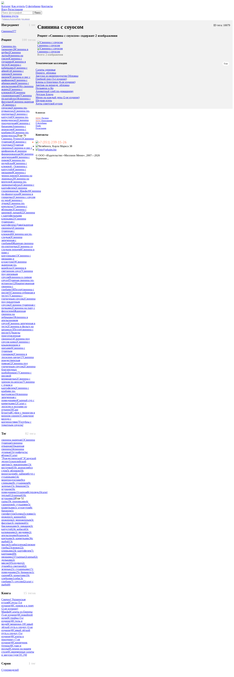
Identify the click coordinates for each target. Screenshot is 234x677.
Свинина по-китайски (16, 97)
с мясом (8, 561)
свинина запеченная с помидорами (14, 397)
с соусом (19, 581)
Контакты (47, 6)
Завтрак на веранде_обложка (52, 85)
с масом (7, 543)
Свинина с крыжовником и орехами (15, 344)
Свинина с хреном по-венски (15, 380)
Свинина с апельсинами (15, 85)
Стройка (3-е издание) (12, 619)
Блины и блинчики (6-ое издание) (55, 82)
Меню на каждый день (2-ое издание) (57, 97)
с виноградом (12, 472)
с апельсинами (16, 534)
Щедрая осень (44, 100)
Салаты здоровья (45, 69)
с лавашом (25, 526)
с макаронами (20, 464)
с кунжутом (23, 507)
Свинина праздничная (15, 122)
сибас (18, 578)
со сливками (13, 481)
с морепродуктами (11, 478)
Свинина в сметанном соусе (13, 269)
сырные (21, 556)
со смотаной (18, 566)
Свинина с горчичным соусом (13, 297)
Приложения (44, 120)
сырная (24, 492)
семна (21, 513)
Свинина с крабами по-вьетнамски (15, 391)
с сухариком (22, 482)
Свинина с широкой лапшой (13, 211)
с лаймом (23, 473)
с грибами (12, 580)
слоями (30, 513)
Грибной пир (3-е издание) (51, 79)
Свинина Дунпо (12, 138)
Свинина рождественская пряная (17, 360)
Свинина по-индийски (13, 162)
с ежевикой (20, 523)
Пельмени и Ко (44, 88)
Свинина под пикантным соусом (18, 301)
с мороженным (23, 519)
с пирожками (18, 501)
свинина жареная (12, 439)
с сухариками (23, 569)
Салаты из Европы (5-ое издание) (17, 613)
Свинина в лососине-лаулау (14, 356)
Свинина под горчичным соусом (14, 365)
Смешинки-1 (16, 624)
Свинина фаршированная (14, 152)
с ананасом (23, 467)
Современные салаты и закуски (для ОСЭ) (17, 653)
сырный (19, 495)
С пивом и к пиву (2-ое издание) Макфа (17, 608)
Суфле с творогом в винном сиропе (18, 414)
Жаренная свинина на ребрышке (13, 314)
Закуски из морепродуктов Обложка (57, 76)
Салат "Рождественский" (13, 457)
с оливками (12, 549)
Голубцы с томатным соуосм (16, 423)
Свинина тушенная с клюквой (12, 231)
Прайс (38, 126)
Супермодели (10, 669)
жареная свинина (12, 448)
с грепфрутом (9, 512)
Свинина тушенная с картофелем (13, 221)
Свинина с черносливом (13, 174)
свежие (17, 547)
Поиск (37, 12)
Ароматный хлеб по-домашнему (54, 91)
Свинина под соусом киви (15, 340)
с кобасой (21, 529)
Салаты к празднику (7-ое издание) (12, 639)
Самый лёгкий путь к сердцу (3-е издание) (15, 633)
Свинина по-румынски (14, 109)
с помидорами (17, 571)
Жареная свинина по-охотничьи (17, 245)
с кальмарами (15, 531)
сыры (5, 501)
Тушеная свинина (12, 146)
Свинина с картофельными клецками (18, 215)
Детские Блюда (44, 94)
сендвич (18, 563)
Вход (4, 9)
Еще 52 (19, 498)
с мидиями (23, 532)
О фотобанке (33, 6)
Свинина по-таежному (8, 48)
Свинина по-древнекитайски (14, 183)
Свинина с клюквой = (14, 165)
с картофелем (24, 550)
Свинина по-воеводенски (15, 134)
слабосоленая (18, 544)
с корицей (18, 516)
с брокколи (26, 572)
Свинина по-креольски (13, 205)
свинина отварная (11, 444)
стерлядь (35, 492)
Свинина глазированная (13, 94)
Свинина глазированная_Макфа (15, 189)
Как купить (18, 6)
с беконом (21, 486)
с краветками (16, 506)
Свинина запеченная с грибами (11, 240)
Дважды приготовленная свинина (10, 335)
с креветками (23, 538)
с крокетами (20, 575)
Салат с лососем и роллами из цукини (14, 406)
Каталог (6, 6)
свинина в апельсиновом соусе (14, 320)
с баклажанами (15, 525)
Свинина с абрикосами (14, 82)
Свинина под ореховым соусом (17, 274)
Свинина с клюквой (11, 91)
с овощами (9, 555)
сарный (32, 556)
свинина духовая (12, 451)
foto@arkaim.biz (47, 149)
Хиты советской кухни (49, 103)
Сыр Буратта (9, 411)
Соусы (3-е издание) (11, 604)
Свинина (8, 31)
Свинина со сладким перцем (17, 248)
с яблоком (15, 470)
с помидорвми (10, 491)
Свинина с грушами (11, 60)
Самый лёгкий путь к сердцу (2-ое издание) (17, 627)
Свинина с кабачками (11, 66)
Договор (42, 118)
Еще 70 (22, 135)
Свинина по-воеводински (15, 119)
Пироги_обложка (46, 72)
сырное (23, 535)
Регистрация (15, 9)
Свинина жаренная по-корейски (14, 264)
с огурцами (13, 497)
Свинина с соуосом (8, 106)
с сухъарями (21, 504)
